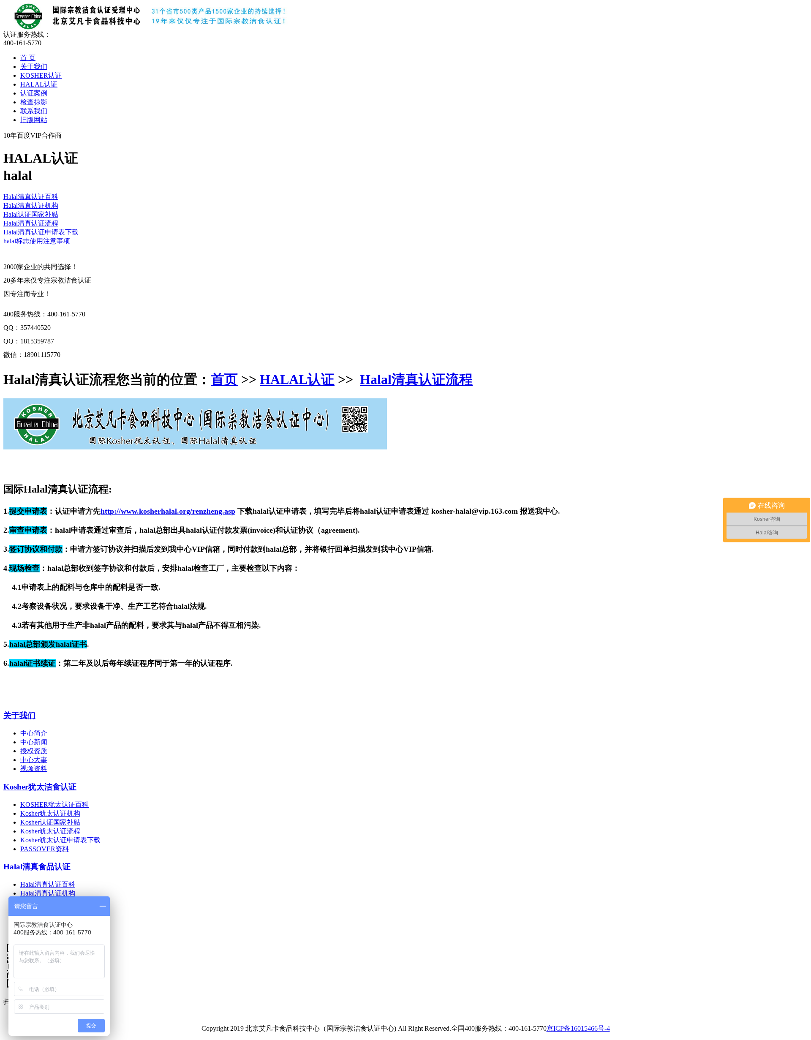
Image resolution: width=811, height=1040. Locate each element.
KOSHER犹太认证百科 (54, 804)
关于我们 (33, 66)
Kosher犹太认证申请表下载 (60, 840)
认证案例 (33, 93)
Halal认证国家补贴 (30, 214)
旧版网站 (33, 119)
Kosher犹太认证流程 (50, 831)
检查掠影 (33, 102)
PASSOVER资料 (44, 848)
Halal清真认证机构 (30, 205)
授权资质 (33, 750)
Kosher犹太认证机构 (50, 813)
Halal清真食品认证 (37, 866)
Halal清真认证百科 (30, 196)
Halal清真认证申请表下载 (41, 232)
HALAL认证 (38, 84)
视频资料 (33, 768)
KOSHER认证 (41, 75)
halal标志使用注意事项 (36, 241)
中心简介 (33, 733)
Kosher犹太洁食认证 (39, 786)
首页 (224, 379)
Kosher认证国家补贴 (50, 822)
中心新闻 (33, 742)
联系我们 (33, 110)
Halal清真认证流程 (30, 223)
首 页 (27, 57)
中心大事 (33, 759)
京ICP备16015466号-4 (578, 1028)
